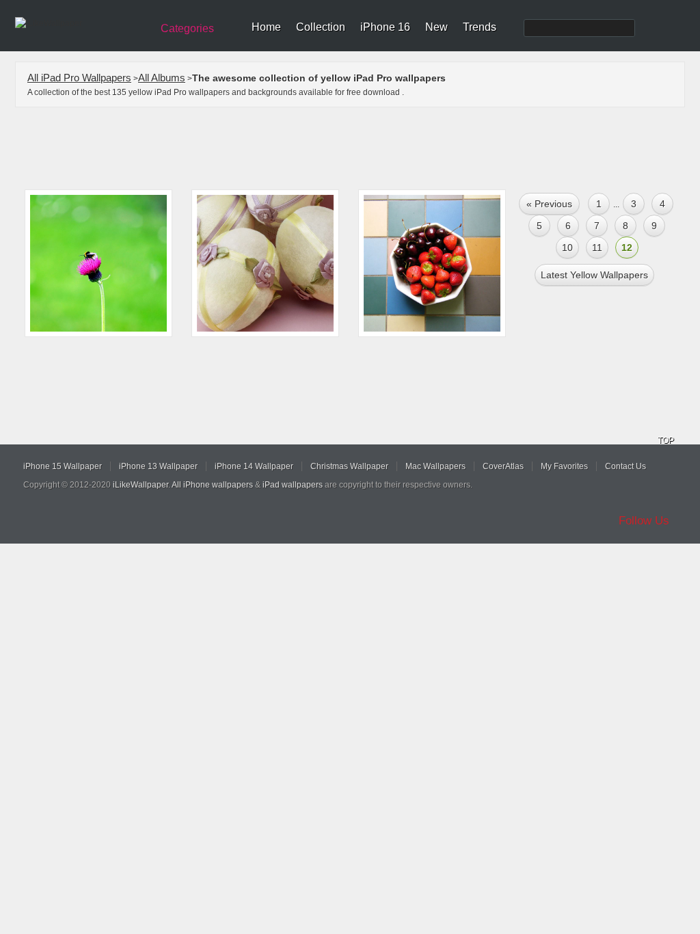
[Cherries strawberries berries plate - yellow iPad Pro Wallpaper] (432, 263)
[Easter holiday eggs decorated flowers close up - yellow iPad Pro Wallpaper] (265, 263)
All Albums (161, 77)
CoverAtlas (503, 466)
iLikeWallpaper (140, 485)
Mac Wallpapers (435, 466)
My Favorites (564, 466)
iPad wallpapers (292, 485)
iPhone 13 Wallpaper (158, 466)
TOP (666, 440)
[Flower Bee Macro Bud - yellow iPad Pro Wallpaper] (98, 263)
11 (597, 247)
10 (567, 247)
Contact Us (625, 466)
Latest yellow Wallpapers (594, 274)
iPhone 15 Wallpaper (62, 466)
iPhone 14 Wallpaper (254, 466)
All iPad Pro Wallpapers (79, 77)
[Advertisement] (358, 148)
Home (266, 27)
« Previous (549, 203)
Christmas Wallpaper (349, 466)
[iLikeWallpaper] (81, 23)
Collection (320, 27)
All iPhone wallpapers (212, 485)
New (436, 27)
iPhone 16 (385, 27)
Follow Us (644, 520)
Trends (479, 27)
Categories (187, 28)
